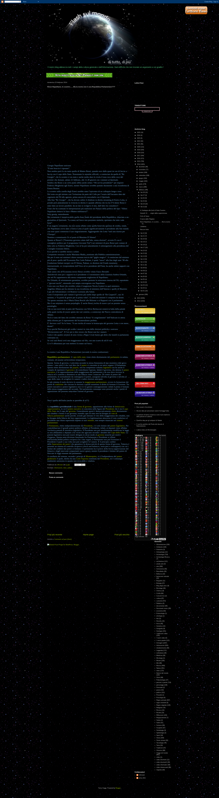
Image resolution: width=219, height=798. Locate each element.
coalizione (59, 384)
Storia (158, 738)
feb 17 (143, 247)
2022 (139, 141)
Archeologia (160, 554)
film (157, 618)
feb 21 (143, 236)
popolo (75, 367)
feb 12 (143, 262)
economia (159, 611)
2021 (139, 144)
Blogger (118, 788)
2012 (139, 301)
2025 (139, 132)
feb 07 (143, 273)
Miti (157, 663)
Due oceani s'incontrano (144, 407)
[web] (79, 77)
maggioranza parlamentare (96, 382)
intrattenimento (161, 648)
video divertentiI (161, 762)
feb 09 (143, 268)
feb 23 (143, 207)
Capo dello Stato (118, 432)
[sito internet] (145, 332)
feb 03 (143, 285)
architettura (160, 561)
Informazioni (58, 468)
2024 (139, 135)
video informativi (161, 765)
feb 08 (143, 270)
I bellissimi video (161, 633)
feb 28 (143, 192)
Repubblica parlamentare (58, 357)
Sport (158, 735)
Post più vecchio (122, 534)
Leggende (159, 650)
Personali (159, 687)
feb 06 (143, 276)
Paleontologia (160, 680)
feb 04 (143, 282)
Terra (158, 745)
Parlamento (54, 426)
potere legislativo (117, 426)
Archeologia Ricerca (163, 557)
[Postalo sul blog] (78, 465)
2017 (139, 155)
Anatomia (159, 549)
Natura (158, 668)
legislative (107, 367)
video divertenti (161, 760)
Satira (158, 722)
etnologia (159, 616)
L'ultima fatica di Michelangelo (146, 430)
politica (70, 468)
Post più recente (54, 534)
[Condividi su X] (80, 465)
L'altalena (143, 226)
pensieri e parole (161, 682)
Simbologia (160, 730)
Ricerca (158, 710)
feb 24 (143, 204)
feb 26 (143, 198)
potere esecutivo (74, 409)
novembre (142, 169)
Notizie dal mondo (162, 673)
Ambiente (159, 547)
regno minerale (161, 702)
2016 (139, 158)
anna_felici (142, 778)
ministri (91, 420)
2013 (139, 298)
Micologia (159, 658)
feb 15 (143, 253)
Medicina (159, 655)
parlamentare (59, 416)
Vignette (159, 770)
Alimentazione (161, 544)
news (65, 468)
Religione (159, 707)
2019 (139, 150)
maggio (141, 181)
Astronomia (160, 569)
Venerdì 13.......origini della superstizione (153, 213)
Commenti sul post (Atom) (63, 539)
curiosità (159, 601)
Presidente (110, 409)
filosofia (159, 621)
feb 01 (143, 291)
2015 (139, 161)
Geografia (159, 628)
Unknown (142, 775)
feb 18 (143, 244)
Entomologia (160, 613)
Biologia (159, 583)
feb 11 (143, 265)
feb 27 (143, 195)
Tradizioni (159, 748)
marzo (141, 187)
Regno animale (161, 700)
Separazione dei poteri (61, 444)
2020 (139, 147)
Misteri (158, 660)
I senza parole (161, 640)
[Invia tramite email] (75, 465)
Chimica (159, 591)
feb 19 (143, 242)
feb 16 (143, 250)
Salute (158, 720)
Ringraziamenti (161, 717)
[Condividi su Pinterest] (84, 465)
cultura (158, 598)
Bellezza (159, 574)
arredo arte (159, 564)
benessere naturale (162, 576)
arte (157, 566)
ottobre (141, 172)
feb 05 (143, 279)
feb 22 (143, 233)
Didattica (159, 603)
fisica (158, 623)
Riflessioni (159, 715)
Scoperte (159, 728)
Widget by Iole (147, 111)
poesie (158, 690)
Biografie (159, 581)
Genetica (159, 626)
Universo (159, 750)
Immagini (159, 643)
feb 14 (143, 256)
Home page (88, 534)
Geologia (159, 631)
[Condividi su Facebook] (82, 465)
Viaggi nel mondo (162, 753)
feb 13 (143, 259)
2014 (139, 164)
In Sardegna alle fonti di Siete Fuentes (152, 210)
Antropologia (160, 552)
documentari (160, 606)
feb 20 (143, 239)
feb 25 (143, 201)
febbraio (142, 190)
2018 (139, 152)
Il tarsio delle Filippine (147, 219)
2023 (139, 138)
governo (70, 370)
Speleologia (160, 733)
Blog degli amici (161, 586)
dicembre (142, 167)
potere (84, 365)
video (158, 757)
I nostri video (160, 638)
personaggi (160, 685)
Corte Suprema (82, 458)
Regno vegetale (161, 705)
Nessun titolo (144, 229)
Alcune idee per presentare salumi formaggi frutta (152, 411)
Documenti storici (162, 608)
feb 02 (143, 288)
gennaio (141, 294)
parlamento (115, 357)
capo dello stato (79, 357)
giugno (141, 178)
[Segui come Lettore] (196, 15)
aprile (141, 184)
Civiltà (158, 593)
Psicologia (159, 697)
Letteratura (159, 653)
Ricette (158, 712)
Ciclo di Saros (144, 216)
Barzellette (159, 571)
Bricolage (159, 588)
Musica (158, 665)
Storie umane (160, 740)
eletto (113, 411)
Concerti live (160, 596)
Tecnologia (159, 743)
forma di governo (84, 406)
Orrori (158, 677)
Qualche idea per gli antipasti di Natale (149, 420)
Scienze (159, 725)
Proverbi (159, 695)
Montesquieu (91, 456)
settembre (142, 175)
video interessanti (162, 767)
